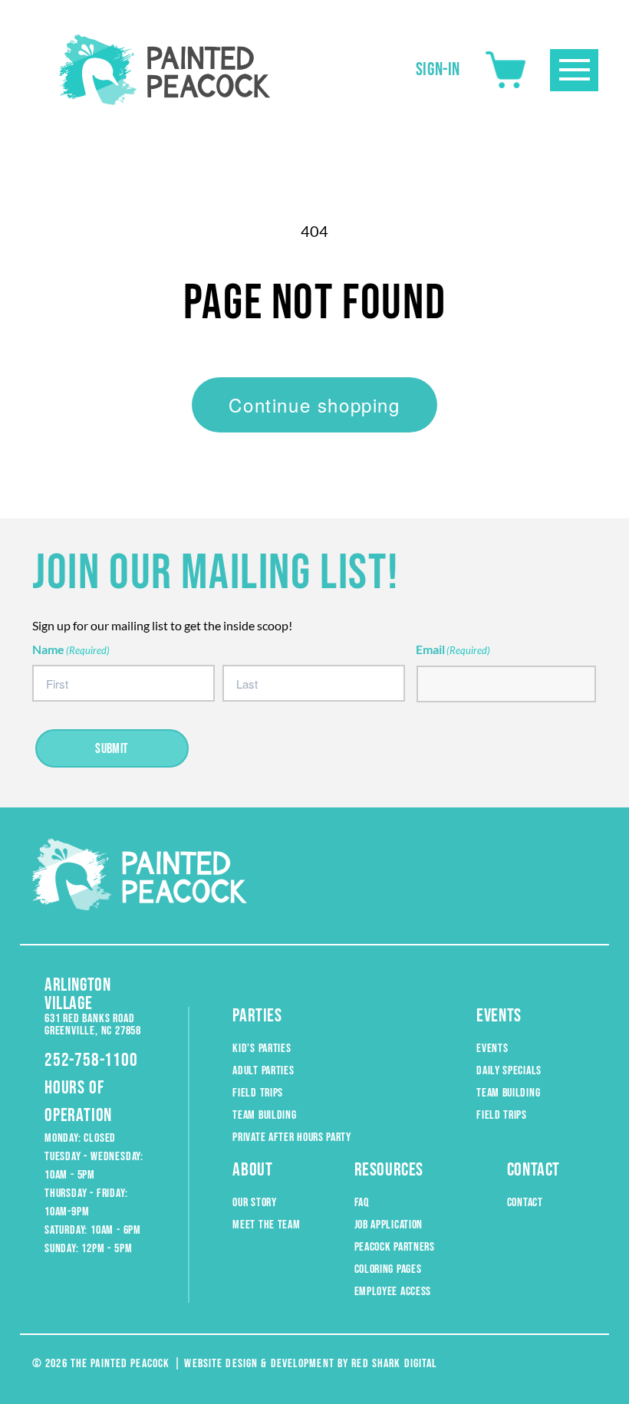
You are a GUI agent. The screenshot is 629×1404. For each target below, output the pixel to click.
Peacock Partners (394, 1247)
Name (71, 649)
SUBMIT (112, 749)
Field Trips (257, 1093)
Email (453, 649)
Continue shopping (314, 404)
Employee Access (393, 1291)
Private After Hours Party (291, 1137)
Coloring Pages (388, 1269)
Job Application (388, 1225)
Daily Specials (509, 1071)
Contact (525, 1202)
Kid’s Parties (261, 1048)
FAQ (361, 1202)
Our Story (254, 1202)
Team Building (264, 1115)
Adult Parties (263, 1071)
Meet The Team (266, 1225)
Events (492, 1048)
